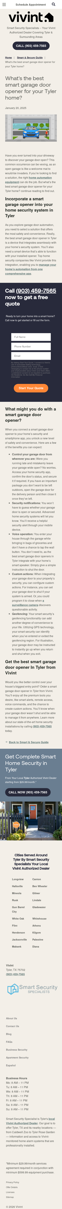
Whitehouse (39, 918)
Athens (36, 925)
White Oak (18, 918)
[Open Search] (53, 4)
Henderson (18, 932)
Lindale (36, 900)
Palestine (37, 939)
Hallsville (17, 886)
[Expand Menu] (37, 24)
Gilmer (36, 893)
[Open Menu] (4, 4)
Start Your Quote (31, 388)
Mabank (16, 946)
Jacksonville (19, 939)
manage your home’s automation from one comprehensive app (30, 269)
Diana (35, 946)
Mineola (16, 893)
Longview (18, 879)
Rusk (15, 900)
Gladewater (39, 907)
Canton (36, 879)
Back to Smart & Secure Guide (29, 742)
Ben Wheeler (39, 886)
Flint (14, 925)
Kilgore (36, 932)
